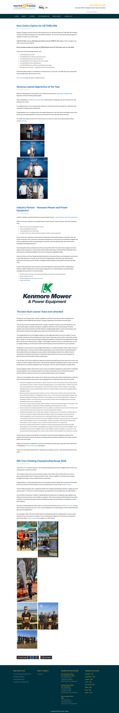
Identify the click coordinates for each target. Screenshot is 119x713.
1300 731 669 (64, 681)
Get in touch (20, 78)
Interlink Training (30, 8)
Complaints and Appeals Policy (21, 682)
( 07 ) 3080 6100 (73, 681)
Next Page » (47, 657)
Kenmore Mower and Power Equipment (66, 217)
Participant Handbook (18, 676)
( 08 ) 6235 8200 (73, 703)
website (31, 276)
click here (24, 121)
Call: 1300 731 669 (97, 5)
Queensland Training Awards (64, 93)
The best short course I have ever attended (40, 311)
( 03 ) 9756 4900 (73, 692)
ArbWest (24, 467)
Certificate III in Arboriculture (36, 100)
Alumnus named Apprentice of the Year (38, 86)
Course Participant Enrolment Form (22, 674)
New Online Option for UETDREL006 (37, 25)
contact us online (32, 518)
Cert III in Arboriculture (31, 445)
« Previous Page (22, 657)
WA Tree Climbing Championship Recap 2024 (41, 460)
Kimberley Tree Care (66, 505)
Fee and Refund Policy (19, 679)
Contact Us (40, 674)
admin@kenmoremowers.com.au (32, 278)
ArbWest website (66, 484)
